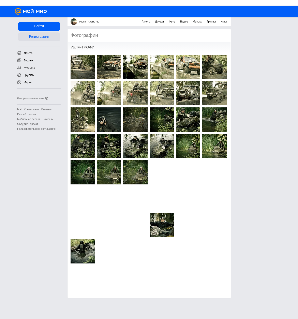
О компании (31, 109)
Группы (212, 21)
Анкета (146, 21)
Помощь (48, 119)
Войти (39, 26)
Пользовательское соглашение (36, 128)
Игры (224, 21)
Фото (172, 21)
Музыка (198, 21)
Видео (184, 21)
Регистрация (39, 37)
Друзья (160, 21)
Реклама (46, 109)
